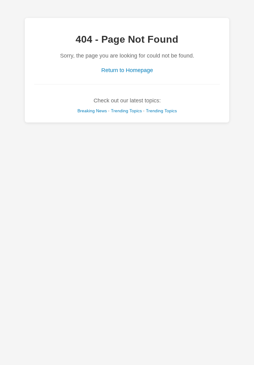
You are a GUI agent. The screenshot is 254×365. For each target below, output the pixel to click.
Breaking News (92, 110)
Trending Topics (126, 110)
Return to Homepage (127, 70)
